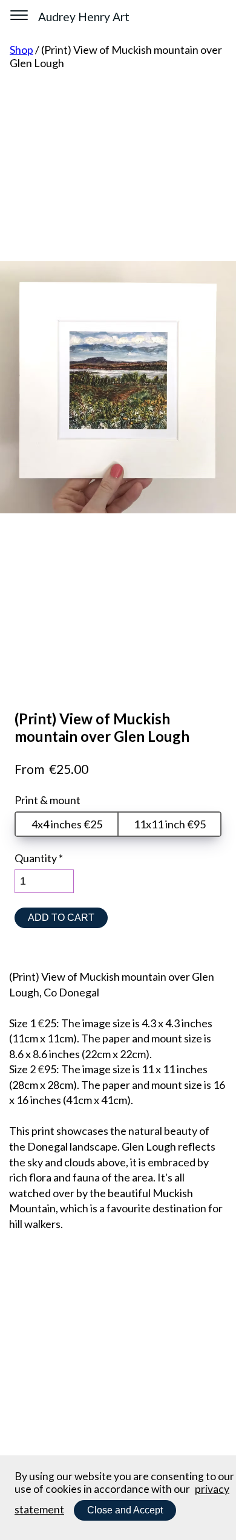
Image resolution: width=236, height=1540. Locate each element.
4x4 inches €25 (66, 824)
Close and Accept (125, 1510)
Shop (21, 49)
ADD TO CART (61, 917)
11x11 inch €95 (170, 824)
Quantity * (39, 858)
